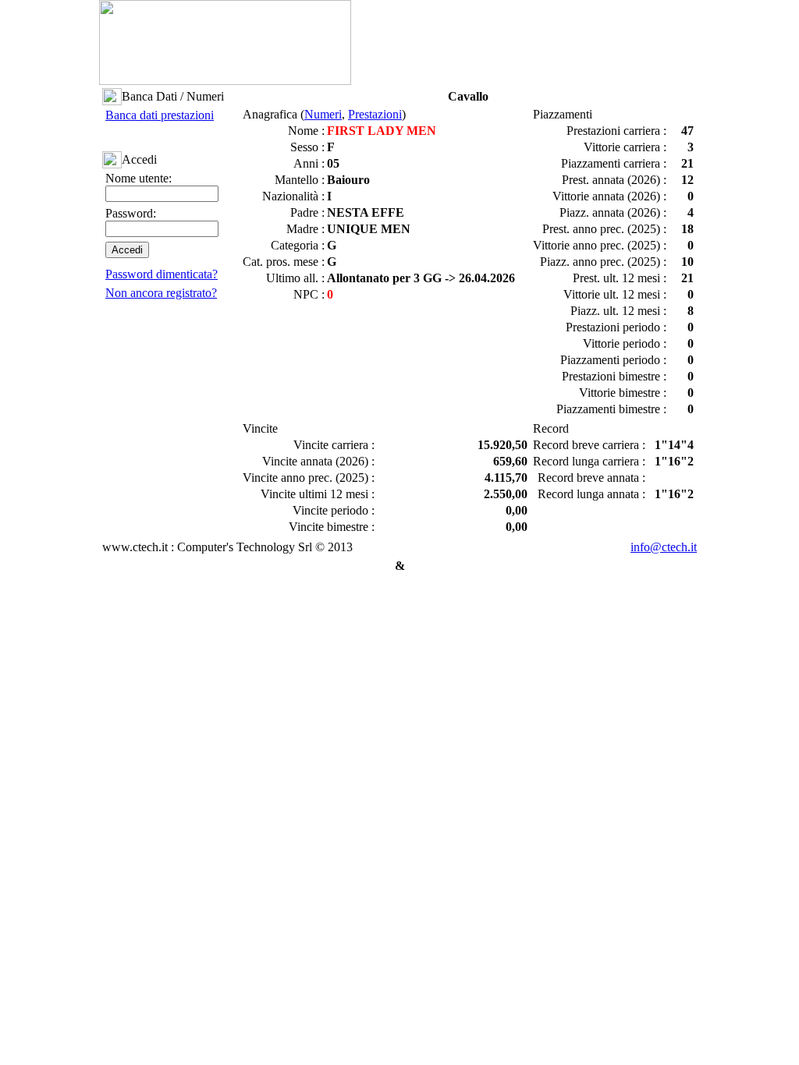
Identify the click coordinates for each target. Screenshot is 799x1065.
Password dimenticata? (161, 274)
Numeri (323, 114)
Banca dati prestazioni (159, 115)
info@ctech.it (663, 547)
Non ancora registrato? (161, 292)
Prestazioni (375, 114)
